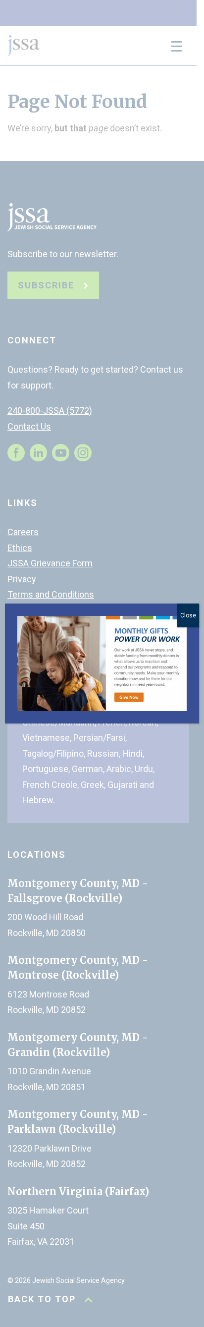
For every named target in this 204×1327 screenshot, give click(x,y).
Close (188, 615)
